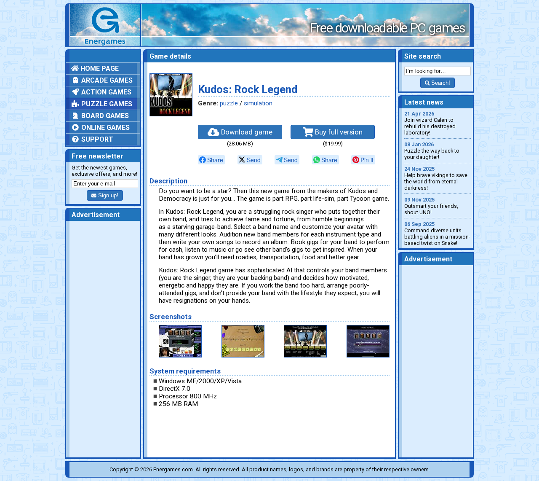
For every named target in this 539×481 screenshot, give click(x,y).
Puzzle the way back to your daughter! (431, 150)
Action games (105, 92)
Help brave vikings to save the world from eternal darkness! (435, 178)
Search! (440, 83)
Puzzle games (106, 104)
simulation (258, 103)
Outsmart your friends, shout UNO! (431, 205)
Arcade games (106, 80)
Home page (99, 68)
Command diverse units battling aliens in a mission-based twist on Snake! (437, 233)
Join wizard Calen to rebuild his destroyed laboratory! (430, 123)
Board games (104, 116)
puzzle (229, 103)
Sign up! (107, 195)
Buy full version (338, 132)
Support (96, 139)
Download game (245, 132)
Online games (105, 128)
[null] (211, 159)
